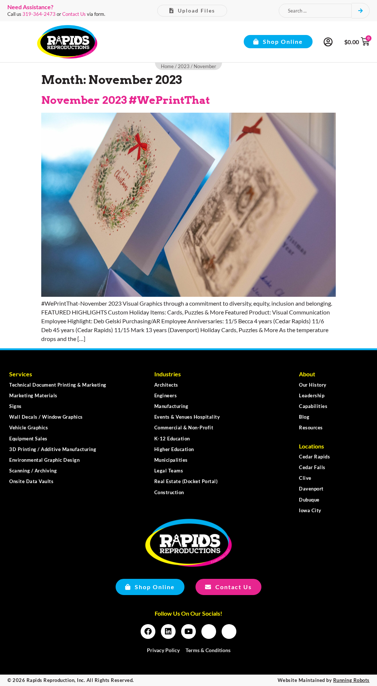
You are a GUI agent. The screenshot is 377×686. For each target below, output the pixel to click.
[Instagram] (208, 631)
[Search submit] (361, 10)
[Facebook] (148, 631)
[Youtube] (188, 631)
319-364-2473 (39, 14)
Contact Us (74, 14)
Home (167, 66)
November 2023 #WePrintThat (125, 100)
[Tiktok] (229, 631)
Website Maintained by (324, 680)
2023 (184, 66)
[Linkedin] (168, 631)
